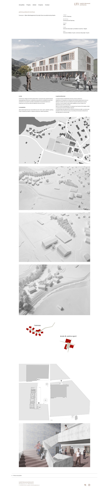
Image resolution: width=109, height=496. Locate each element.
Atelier (34, 5)
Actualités (21, 5)
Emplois (40, 5)
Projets (29, 5)
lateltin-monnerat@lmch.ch (33, 485)
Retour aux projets (17, 475)
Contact (47, 5)
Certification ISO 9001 (85, 485)
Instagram (89, 485)
